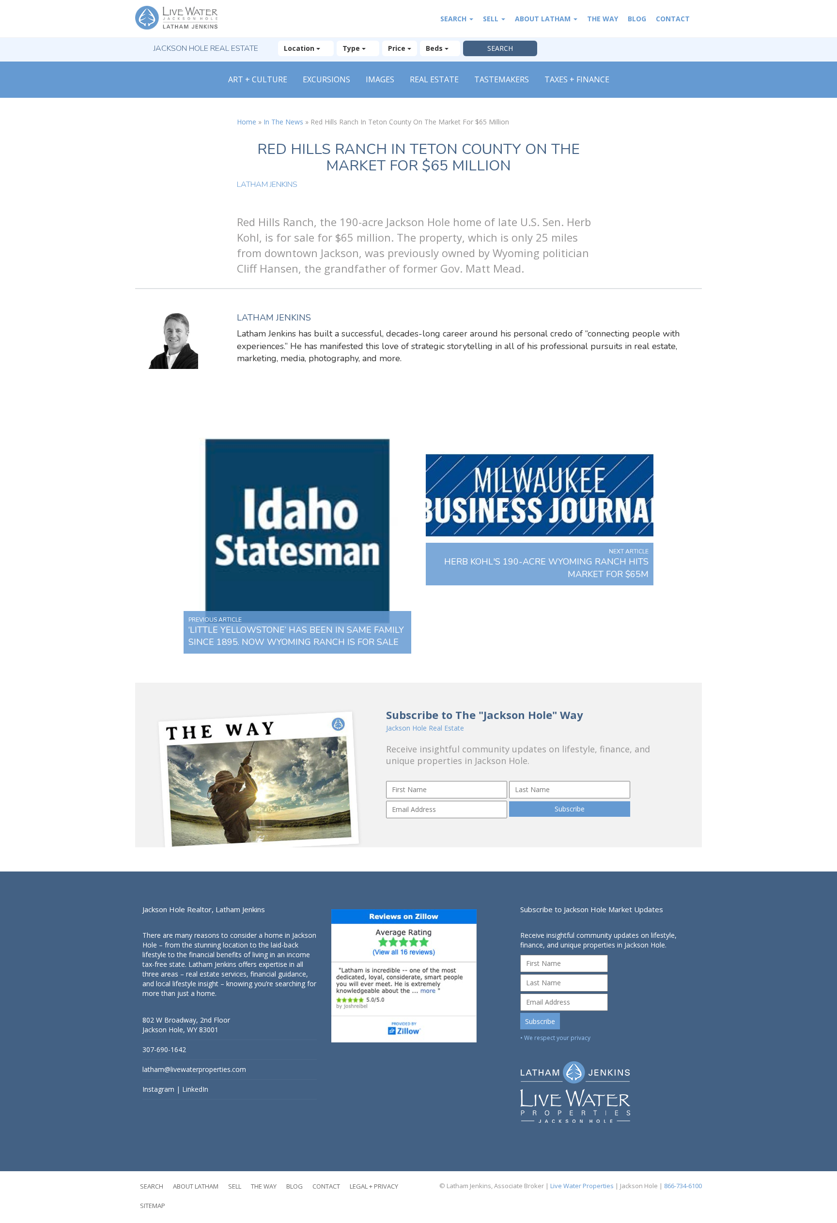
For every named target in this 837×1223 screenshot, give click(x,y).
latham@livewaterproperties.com (194, 1069)
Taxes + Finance (576, 79)
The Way (602, 18)
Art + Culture (257, 79)
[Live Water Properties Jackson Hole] (607, 1085)
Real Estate (434, 79)
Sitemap (152, 1205)
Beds (435, 48)
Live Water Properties (582, 1185)
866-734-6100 (683, 1185)
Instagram (158, 1089)
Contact (673, 18)
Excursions (326, 79)
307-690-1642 (164, 1049)
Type (352, 48)
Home (246, 121)
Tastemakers (501, 79)
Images (380, 79)
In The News (283, 121)
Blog (637, 18)
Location (300, 48)
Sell (491, 18)
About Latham (544, 18)
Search (454, 18)
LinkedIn (195, 1089)
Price (397, 48)
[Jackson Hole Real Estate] (181, 18)
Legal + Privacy (374, 1186)
